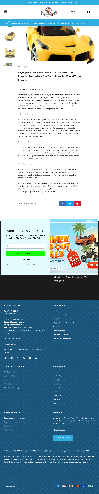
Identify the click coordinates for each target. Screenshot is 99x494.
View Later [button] (25, 260)
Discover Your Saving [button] (25, 253)
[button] (4, 221)
